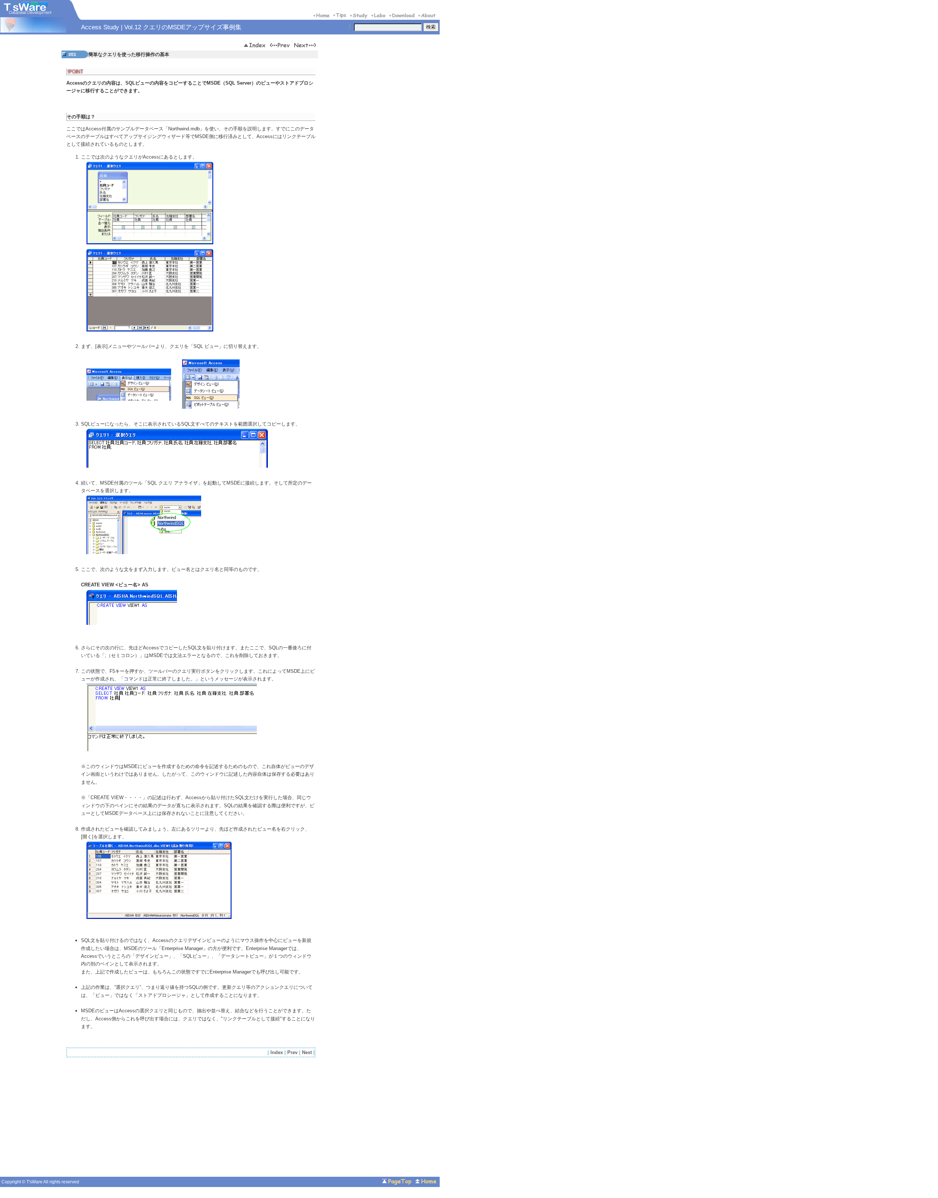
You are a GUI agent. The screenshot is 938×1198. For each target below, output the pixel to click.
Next (307, 1052)
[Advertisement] (127, 1119)
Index (276, 1052)
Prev (292, 1052)
